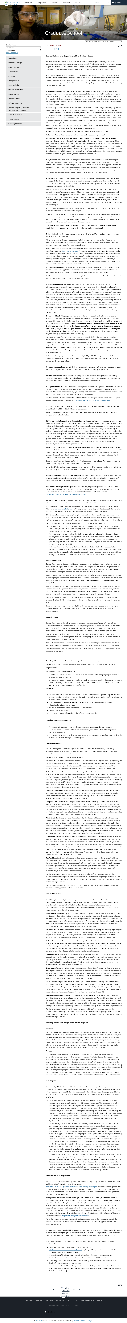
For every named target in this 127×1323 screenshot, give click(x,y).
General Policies (13, 94)
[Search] (108, 2)
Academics (54, 3)
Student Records (13, 119)
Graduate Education (15, 103)
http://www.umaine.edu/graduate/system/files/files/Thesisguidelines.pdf (71, 1187)
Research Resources (15, 115)
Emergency (99, 1300)
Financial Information (15, 90)
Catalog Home (12, 58)
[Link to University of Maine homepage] (12, 2)
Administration (13, 72)
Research (66, 3)
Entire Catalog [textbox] (10, 48)
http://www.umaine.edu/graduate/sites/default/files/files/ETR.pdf (68, 494)
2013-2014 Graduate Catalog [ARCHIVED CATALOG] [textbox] (100, 41)
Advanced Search (12, 53)
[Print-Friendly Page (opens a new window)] (119, 46)
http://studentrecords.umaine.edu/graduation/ (65, 1250)
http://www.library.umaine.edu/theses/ (76, 1216)
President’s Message (15, 63)
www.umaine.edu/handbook (64, 509)
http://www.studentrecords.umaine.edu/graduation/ (91, 400)
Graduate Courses (14, 99)
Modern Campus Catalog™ (83, 1321)
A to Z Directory (29, 1300)
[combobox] (103, 41)
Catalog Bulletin (13, 81)
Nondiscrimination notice (87, 1300)
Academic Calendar (15, 67)
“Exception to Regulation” (71, 251)
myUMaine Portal (60, 1300)
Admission (11, 76)
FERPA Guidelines (14, 85)
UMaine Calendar (49, 1300)
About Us (78, 3)
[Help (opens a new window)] (121, 46)
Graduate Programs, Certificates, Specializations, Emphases (19, 109)
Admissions (28, 3)
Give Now (75, 1300)
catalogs (39, 1321)
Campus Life (41, 3)
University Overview (15, 124)
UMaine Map (39, 1300)
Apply (69, 1300)
